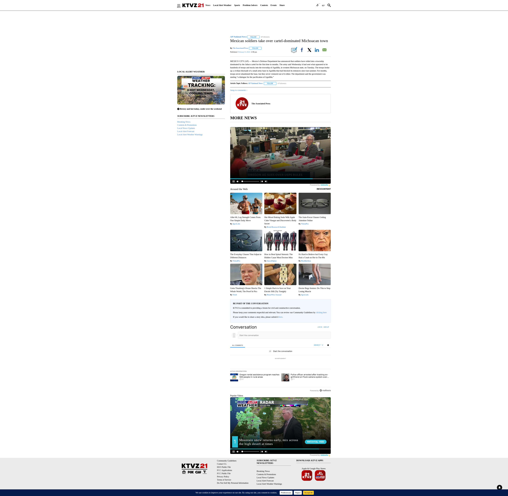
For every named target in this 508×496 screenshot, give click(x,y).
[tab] (237, 345)
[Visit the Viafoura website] (325, 390)
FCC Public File (224, 473)
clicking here (321, 312)
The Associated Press (240, 48)
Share (282, 5)
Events (274, 5)
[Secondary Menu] (180, 5)
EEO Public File (224, 467)
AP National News (255, 83)
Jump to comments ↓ (238, 90)
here (280, 317)
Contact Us (221, 464)
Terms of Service (224, 480)
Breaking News (183, 122)
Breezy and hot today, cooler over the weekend (201, 109)
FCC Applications (224, 470)
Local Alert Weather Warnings (190, 134)
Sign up (326, 327)
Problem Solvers (250, 5)
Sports (237, 5)
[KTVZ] (193, 5)
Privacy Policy (223, 476)
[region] (280, 358)
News (207, 5)
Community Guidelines (226, 461)
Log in (320, 327)
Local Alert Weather (222, 5)
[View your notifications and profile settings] (328, 345)
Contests (264, 5)
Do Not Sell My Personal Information (232, 483)
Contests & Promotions (187, 125)
